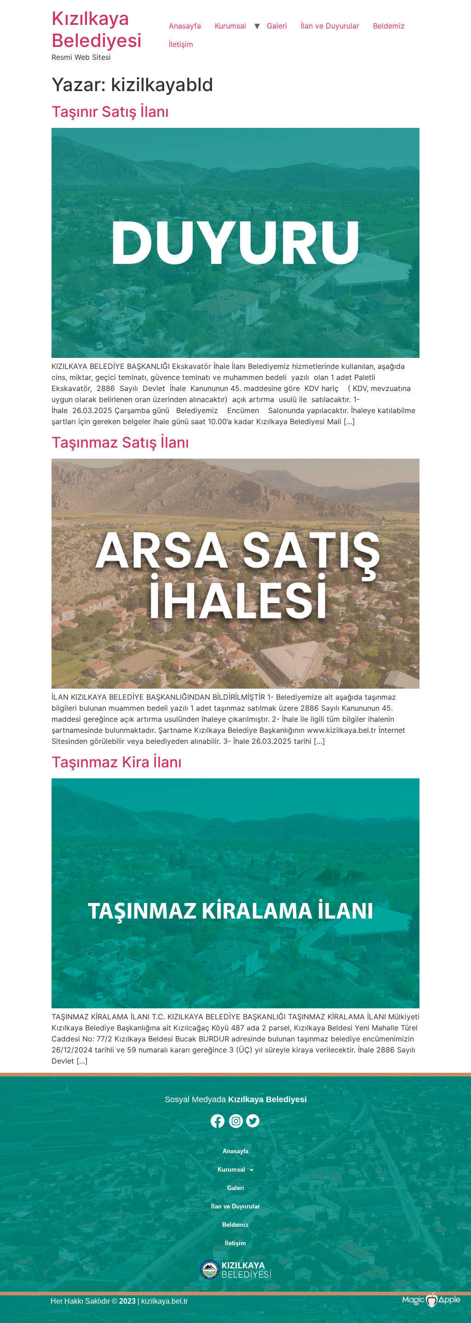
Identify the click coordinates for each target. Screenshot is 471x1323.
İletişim (181, 44)
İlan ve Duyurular (330, 25)
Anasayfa (185, 25)
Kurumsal (230, 25)
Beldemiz (389, 25)
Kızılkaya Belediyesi (97, 29)
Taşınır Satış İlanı (110, 112)
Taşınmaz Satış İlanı (120, 442)
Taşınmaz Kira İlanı (117, 762)
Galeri (277, 25)
